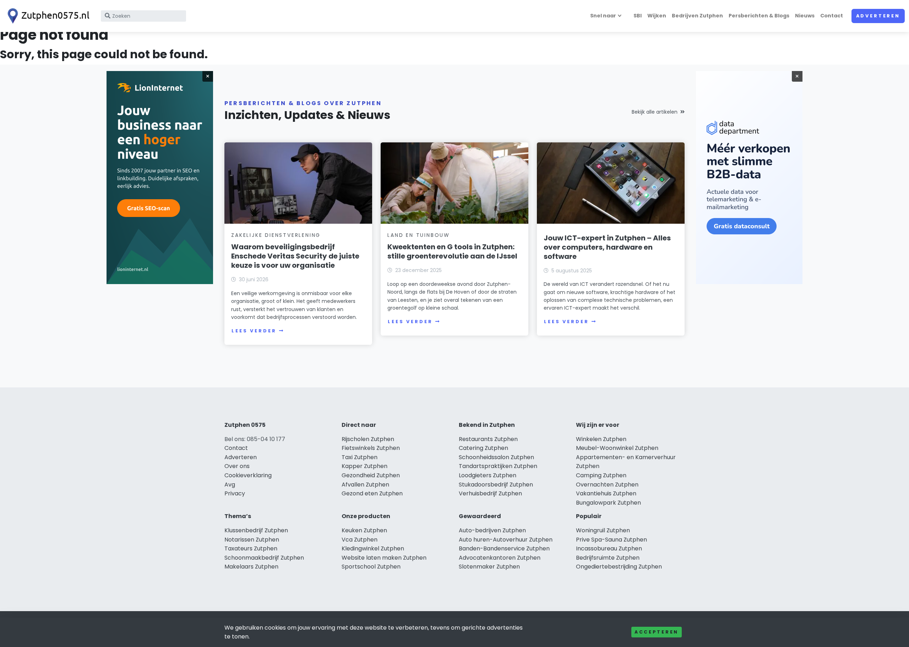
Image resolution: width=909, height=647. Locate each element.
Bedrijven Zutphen (697, 15)
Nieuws (805, 15)
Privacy (234, 493)
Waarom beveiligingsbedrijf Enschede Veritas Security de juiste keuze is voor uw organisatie (295, 256)
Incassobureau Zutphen (609, 548)
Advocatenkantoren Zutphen (499, 558)
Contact (831, 15)
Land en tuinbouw (418, 235)
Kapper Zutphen (364, 466)
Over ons (237, 466)
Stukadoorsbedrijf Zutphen (496, 484)
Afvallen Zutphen (365, 484)
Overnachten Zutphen (607, 484)
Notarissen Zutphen (251, 539)
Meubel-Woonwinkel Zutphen (617, 448)
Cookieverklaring (248, 475)
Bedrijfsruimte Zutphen (607, 558)
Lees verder (254, 331)
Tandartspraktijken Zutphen (498, 466)
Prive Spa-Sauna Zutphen (611, 539)
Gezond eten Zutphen (372, 493)
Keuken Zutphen (364, 530)
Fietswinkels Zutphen (371, 448)
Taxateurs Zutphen (250, 548)
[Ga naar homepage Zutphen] (46, 16)
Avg (229, 484)
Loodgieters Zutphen (487, 475)
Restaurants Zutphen (488, 439)
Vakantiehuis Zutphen (606, 493)
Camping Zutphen (601, 475)
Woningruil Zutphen (603, 530)
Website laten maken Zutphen (384, 558)
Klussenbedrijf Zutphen (256, 530)
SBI (637, 15)
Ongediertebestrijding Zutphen (619, 566)
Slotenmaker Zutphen (489, 566)
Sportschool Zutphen (371, 566)
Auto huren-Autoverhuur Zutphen (506, 539)
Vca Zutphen (359, 539)
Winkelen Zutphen (601, 439)
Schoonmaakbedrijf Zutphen (264, 558)
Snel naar (603, 15)
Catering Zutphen (483, 448)
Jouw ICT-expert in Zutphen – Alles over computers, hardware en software (607, 247)
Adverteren (878, 16)
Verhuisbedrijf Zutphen (490, 493)
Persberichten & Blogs (759, 15)
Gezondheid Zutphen (371, 475)
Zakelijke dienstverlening (276, 235)
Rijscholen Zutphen (368, 439)
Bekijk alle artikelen (654, 111)
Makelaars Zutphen (251, 566)
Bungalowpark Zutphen (608, 503)
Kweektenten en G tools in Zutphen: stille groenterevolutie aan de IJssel (452, 251)
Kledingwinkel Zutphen (373, 548)
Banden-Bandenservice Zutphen (504, 548)
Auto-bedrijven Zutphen (492, 530)
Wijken (656, 15)
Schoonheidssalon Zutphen (496, 457)
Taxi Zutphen (359, 457)
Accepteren (657, 632)
